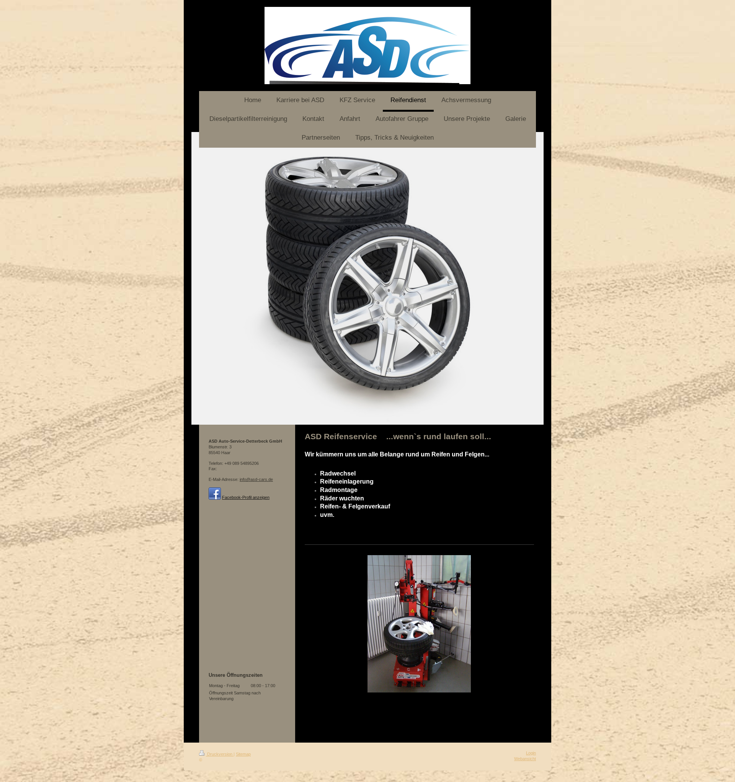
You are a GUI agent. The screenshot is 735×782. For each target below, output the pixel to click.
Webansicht (525, 758)
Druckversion (220, 754)
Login (531, 753)
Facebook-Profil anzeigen (246, 497)
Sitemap (243, 754)
